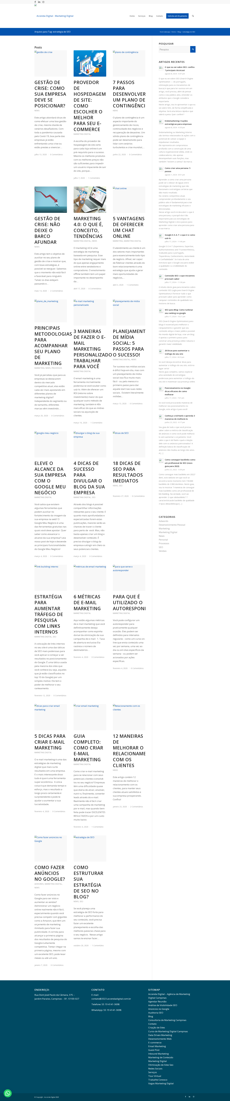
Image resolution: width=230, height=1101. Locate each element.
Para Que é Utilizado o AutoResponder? (134, 602)
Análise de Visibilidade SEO (162, 1005)
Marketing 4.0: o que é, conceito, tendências (88, 227)
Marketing (118, 241)
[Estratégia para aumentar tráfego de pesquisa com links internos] (50, 578)
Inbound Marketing (158, 1053)
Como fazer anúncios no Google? (49, 873)
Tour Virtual (154, 1076)
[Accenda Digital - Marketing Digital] (53, 16)
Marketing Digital (82, 134)
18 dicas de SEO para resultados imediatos (128, 472)
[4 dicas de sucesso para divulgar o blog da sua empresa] (90, 444)
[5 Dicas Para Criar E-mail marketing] (50, 717)
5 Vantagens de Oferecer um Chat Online (129, 227)
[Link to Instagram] (43, 2)
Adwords (39, 884)
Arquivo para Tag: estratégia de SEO (52, 31)
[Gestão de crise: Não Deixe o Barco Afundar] (50, 200)
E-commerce (154, 1042)
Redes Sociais (155, 1068)
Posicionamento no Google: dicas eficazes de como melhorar (178, 391)
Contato (152, 1023)
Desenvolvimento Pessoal (172, 524)
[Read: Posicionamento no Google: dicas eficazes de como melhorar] (161, 389)
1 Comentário (94, 178)
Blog (150, 1016)
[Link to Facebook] (35, 2)
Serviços (152, 1072)
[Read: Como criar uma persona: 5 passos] (161, 169)
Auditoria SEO (155, 1012)
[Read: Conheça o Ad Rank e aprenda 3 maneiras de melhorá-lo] (161, 416)
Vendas (163, 550)
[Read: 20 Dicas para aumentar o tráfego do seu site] (161, 351)
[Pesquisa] (193, 16)
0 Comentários (56, 154)
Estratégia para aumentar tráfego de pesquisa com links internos (48, 614)
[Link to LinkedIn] (39, 2)
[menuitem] (132, 16)
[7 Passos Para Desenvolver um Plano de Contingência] (129, 63)
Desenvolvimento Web (160, 1038)
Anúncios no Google (158, 1008)
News (37, 110)
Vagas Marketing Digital (161, 1083)
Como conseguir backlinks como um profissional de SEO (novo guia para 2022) (180, 462)
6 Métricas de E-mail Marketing (87, 602)
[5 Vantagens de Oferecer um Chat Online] (129, 200)
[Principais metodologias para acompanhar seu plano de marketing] (50, 310)
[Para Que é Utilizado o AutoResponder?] (129, 578)
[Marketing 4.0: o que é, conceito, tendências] (90, 200)
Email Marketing (157, 1046)
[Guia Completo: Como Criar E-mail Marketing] (90, 717)
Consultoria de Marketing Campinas (167, 1020)
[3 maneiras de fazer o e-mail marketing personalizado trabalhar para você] (90, 312)
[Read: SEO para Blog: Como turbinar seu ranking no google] (161, 311)
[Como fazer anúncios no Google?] (50, 848)
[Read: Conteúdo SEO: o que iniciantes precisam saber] (161, 276)
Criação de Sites (156, 1027)
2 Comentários (56, 291)
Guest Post (153, 1049)
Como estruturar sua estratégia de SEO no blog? (88, 882)
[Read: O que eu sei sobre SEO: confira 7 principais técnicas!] (161, 68)
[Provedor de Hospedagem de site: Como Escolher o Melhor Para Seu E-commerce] (90, 63)
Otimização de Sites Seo (160, 1064)
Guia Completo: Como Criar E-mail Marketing (88, 748)
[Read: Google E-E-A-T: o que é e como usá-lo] (161, 236)
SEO (93, 497)
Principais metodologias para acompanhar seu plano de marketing (53, 345)
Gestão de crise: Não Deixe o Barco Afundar (47, 230)
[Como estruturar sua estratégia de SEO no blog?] (90, 848)
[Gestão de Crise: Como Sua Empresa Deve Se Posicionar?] (50, 63)
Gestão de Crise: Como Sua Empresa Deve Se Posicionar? (50, 94)
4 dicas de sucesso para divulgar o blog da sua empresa (89, 478)
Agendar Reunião (157, 1001)
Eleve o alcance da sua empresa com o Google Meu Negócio (50, 478)
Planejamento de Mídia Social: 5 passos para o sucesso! (131, 343)
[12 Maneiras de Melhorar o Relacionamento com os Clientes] (129, 717)
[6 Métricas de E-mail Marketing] (90, 578)
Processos (57, 368)
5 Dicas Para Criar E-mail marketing (49, 742)
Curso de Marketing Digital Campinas (168, 1031)
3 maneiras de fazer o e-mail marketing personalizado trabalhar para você (93, 348)
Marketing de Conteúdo (160, 1057)
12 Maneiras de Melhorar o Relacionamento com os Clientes (134, 750)
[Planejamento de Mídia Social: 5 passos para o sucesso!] (129, 312)
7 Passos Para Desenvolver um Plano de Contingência (130, 94)
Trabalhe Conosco (157, 1079)
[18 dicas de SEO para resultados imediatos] (129, 444)
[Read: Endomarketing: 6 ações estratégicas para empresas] (161, 122)
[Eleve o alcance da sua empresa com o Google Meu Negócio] (50, 444)
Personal (163, 539)
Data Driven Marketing (160, 1035)
